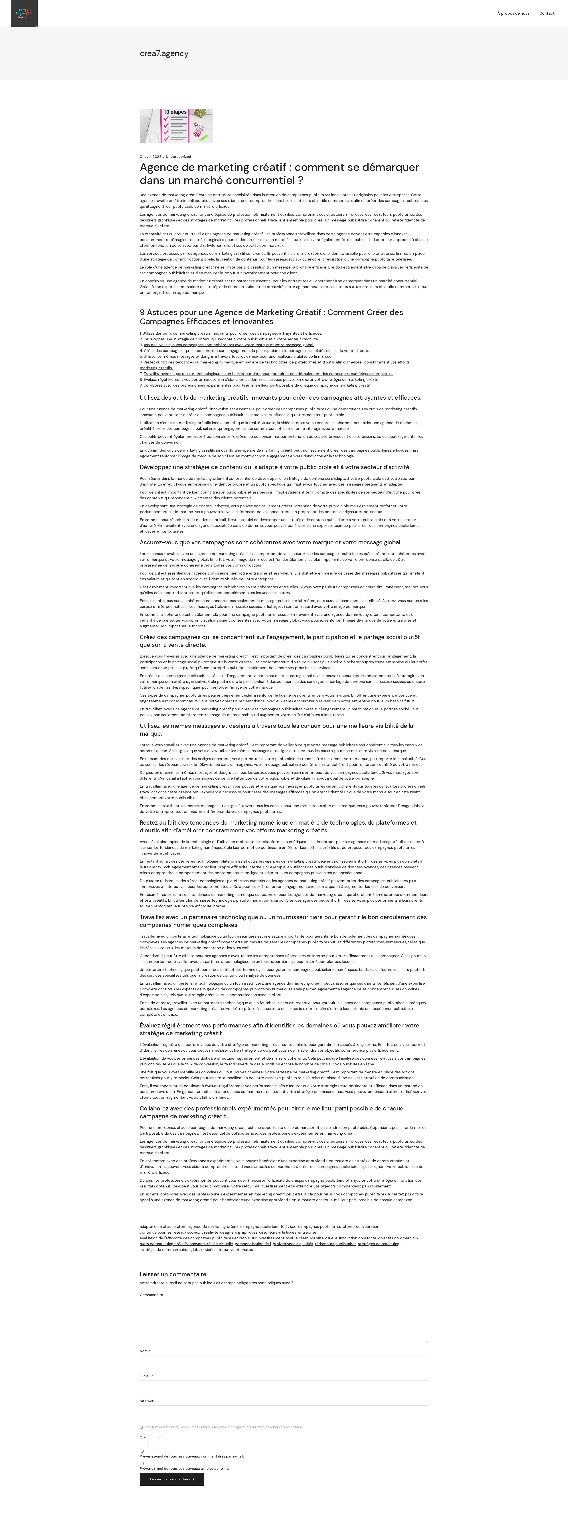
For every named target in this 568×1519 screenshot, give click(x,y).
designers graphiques (238, 1232)
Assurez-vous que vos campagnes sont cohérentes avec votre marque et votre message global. (229, 344)
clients (348, 1226)
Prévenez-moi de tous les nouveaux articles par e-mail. (186, 1468)
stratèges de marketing (378, 1243)
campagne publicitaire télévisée (268, 1226)
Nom (145, 1351)
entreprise (307, 1232)
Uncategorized (178, 156)
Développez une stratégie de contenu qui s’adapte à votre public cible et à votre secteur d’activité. (231, 339)
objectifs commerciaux (398, 1238)
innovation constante (357, 1238)
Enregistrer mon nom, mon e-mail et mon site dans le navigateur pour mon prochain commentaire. (223, 1427)
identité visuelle (323, 1238)
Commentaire (151, 1295)
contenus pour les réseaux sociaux (170, 1232)
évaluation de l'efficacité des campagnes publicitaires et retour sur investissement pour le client (224, 1238)
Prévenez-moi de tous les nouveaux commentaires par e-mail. (192, 1456)
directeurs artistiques (277, 1232)
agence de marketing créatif (213, 1226)
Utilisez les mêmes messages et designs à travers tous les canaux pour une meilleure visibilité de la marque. (238, 356)
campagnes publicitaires (319, 1226)
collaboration (367, 1226)
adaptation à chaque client (163, 1226)
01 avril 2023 (151, 156)
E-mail (146, 1376)
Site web (147, 1401)
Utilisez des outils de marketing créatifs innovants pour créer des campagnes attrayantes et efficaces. (232, 333)
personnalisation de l (253, 1243)
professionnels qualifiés (293, 1243)
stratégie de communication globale (171, 1249)
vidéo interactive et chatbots (230, 1249)
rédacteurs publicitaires (335, 1243)
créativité (210, 1232)
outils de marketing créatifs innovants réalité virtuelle (186, 1243)
